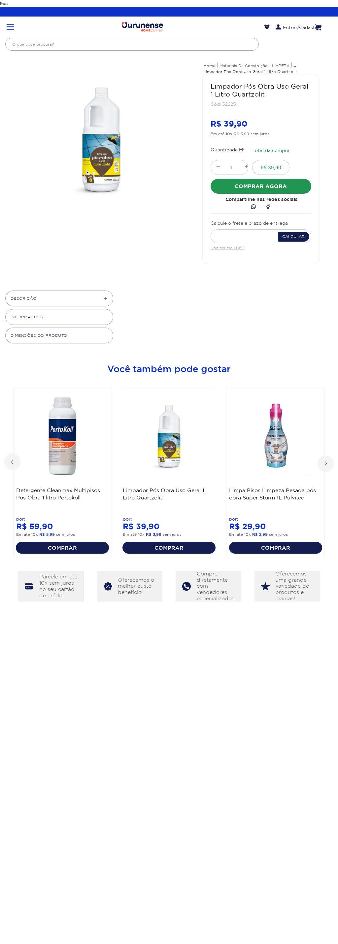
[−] (218, 167)
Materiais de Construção (244, 65)
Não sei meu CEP (227, 248)
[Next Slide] (325, 463)
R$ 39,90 (271, 167)
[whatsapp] (253, 207)
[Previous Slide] (13, 463)
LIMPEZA (280, 65)
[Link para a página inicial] (209, 65)
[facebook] (268, 207)
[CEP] (261, 230)
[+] (246, 167)
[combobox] (132, 44)
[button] (10, 27)
